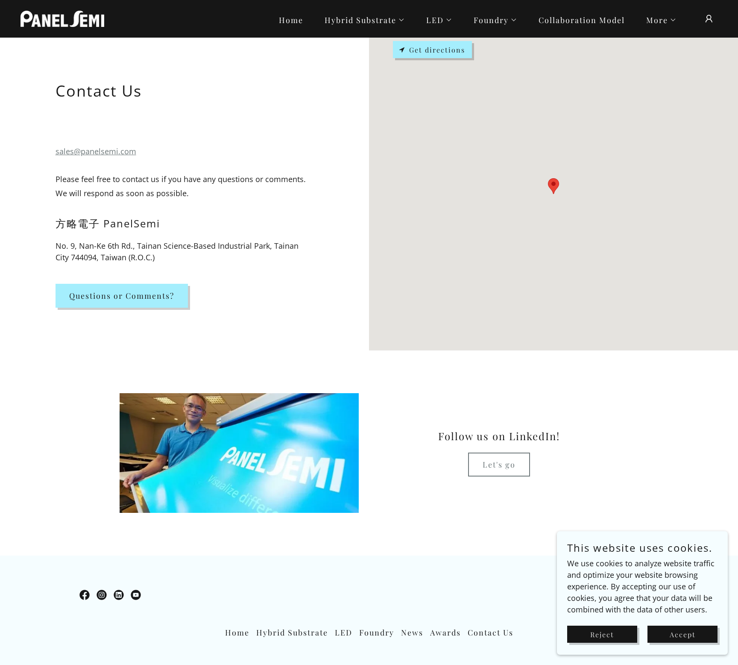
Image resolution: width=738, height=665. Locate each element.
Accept (683, 634)
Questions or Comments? (121, 296)
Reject (602, 634)
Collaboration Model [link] (582, 20)
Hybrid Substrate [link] (292, 632)
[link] (62, 18)
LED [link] (343, 632)
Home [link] (291, 20)
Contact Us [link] (490, 632)
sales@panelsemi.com (96, 151)
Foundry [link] (376, 632)
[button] (361, 20)
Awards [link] (445, 632)
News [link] (412, 632)
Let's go (499, 464)
